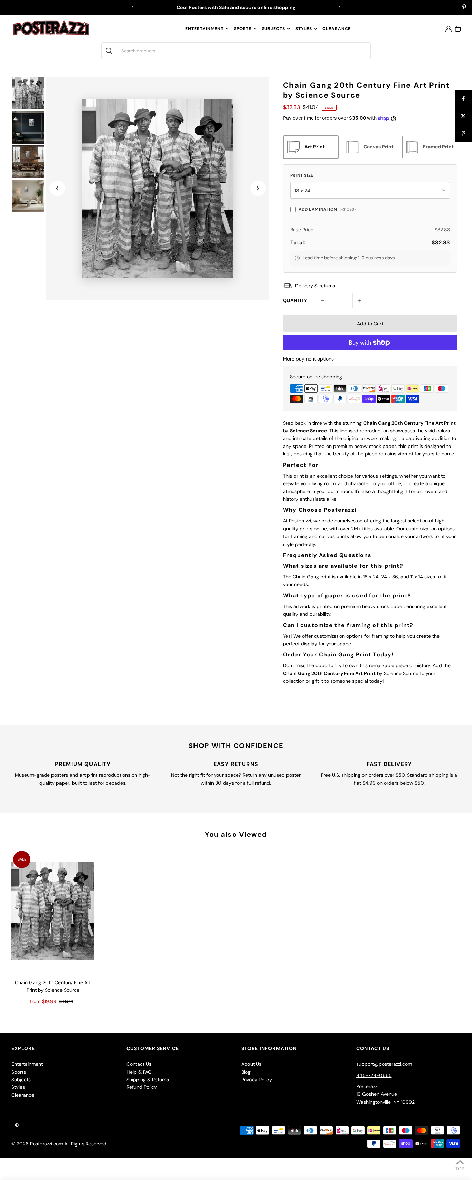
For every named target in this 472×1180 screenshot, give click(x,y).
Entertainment (204, 28)
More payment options (308, 359)
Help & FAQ (139, 1072)
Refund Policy (141, 1087)
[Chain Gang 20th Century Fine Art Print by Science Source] (52, 911)
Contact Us (138, 1064)
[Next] (339, 7)
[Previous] (132, 7)
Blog (246, 1072)
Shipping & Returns (147, 1079)
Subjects (273, 28)
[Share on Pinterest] (463, 133)
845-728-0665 (374, 1075)
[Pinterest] (464, 7)
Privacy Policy (256, 1079)
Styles (303, 28)
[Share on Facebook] (463, 99)
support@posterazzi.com (384, 1064)
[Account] (448, 29)
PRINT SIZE (301, 175)
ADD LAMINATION (327, 209)
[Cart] (458, 29)
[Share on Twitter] (463, 116)
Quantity (295, 300)
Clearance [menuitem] (336, 28)
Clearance (22, 1095)
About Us (251, 1064)
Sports (242, 28)
